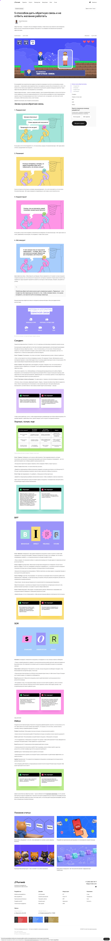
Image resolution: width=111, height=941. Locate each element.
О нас (88, 894)
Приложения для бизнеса (20, 899)
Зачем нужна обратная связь (79, 84)
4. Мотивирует (76, 91)
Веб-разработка (18, 896)
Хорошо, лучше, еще (77, 97)
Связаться (94, 2)
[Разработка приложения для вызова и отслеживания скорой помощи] (77, 828)
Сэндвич (74, 94)
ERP (63, 899)
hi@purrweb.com (91, 884)
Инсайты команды (19, 8)
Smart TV (65, 896)
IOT (63, 894)
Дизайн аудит (41, 901)
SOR (73, 102)
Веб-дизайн (41, 903)
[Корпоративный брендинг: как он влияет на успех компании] (34, 857)
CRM (64, 903)
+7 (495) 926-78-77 (91, 881)
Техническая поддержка (20, 903)
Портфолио (89, 896)
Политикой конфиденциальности (32, 939)
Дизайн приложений (43, 896)
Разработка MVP (18, 901)
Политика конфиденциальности (21, 929)
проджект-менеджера (51, 793)
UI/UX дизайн (41, 894)
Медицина (65, 901)
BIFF (73, 99)
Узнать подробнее (54, 939)
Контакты (89, 901)
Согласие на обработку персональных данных (38, 929)
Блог (88, 899)
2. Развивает (75, 87)
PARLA (73, 104)
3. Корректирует (76, 89)
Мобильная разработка (19, 894)
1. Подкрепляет (76, 86)
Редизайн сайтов (42, 899)
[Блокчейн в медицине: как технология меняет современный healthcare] (77, 858)
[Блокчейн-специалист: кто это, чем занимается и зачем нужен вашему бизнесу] (34, 829)
